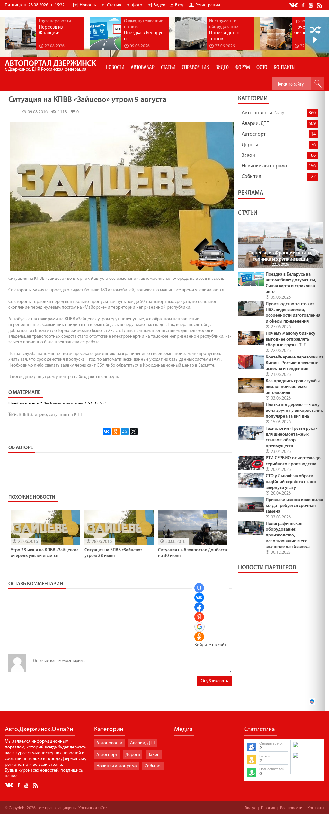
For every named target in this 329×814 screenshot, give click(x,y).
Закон (248, 155)
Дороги (250, 144)
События (251, 176)
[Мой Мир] (125, 431)
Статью (114, 5)
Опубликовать (214, 680)
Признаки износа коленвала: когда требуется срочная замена (294, 506)
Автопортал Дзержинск (50, 66)
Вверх (250, 808)
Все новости (291, 808)
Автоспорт (254, 134)
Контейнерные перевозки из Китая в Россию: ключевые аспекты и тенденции (294, 363)
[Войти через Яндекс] (199, 617)
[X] (134, 431)
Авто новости (257, 113)
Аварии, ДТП (256, 123)
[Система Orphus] (307, 758)
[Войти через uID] (199, 588)
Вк (294, 5)
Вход (179, 5)
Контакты (315, 808)
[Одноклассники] (116, 431)
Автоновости (109, 743)
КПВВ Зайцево (33, 414)
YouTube (311, 5)
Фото (137, 5)
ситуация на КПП (65, 414)
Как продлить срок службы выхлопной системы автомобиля (293, 387)
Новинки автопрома (264, 166)
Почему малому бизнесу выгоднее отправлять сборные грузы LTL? (290, 339)
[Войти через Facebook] (199, 607)
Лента (320, 5)
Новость (88, 5)
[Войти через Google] (199, 627)
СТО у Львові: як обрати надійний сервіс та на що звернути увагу (291, 482)
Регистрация (207, 5)
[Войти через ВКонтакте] (199, 597)
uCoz (102, 808)
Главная (268, 808)
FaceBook (303, 4)
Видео (159, 5)
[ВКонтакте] (107, 431)
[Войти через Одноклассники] (199, 636)
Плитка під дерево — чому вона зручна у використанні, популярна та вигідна (294, 411)
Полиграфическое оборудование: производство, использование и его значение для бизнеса (288, 535)
